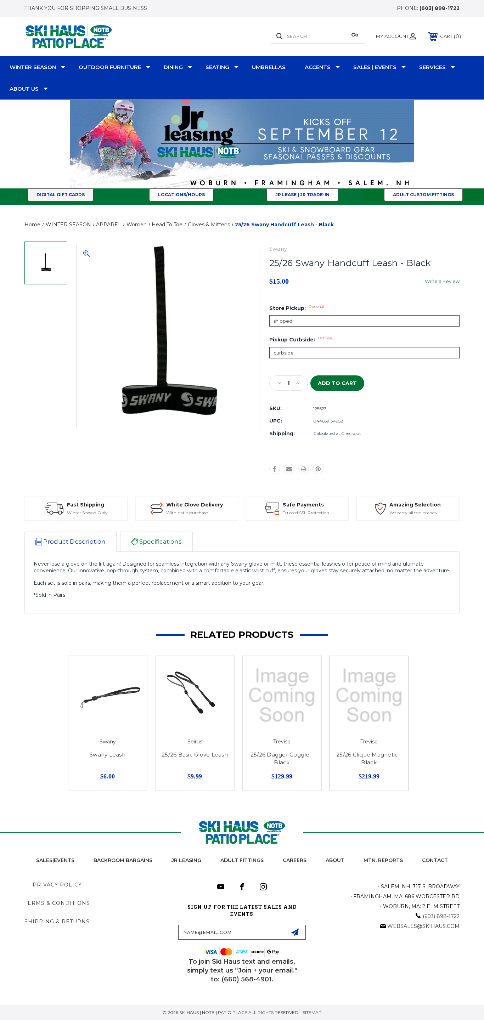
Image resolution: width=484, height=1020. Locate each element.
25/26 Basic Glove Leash (195, 754)
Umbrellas (269, 67)
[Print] (303, 469)
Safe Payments (303, 505)
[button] (302, 194)
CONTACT (435, 860)
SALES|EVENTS (55, 860)
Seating (217, 67)
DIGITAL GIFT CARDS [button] (60, 194)
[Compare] (132, 688)
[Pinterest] (318, 469)
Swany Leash (107, 754)
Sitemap (312, 1012)
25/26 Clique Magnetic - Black (369, 758)
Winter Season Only (87, 512)
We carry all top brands (413, 512)
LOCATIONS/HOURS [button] (181, 194)
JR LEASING (186, 860)
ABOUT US (24, 88)
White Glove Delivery (194, 505)
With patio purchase (187, 512)
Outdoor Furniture (110, 67)
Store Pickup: (296, 308)
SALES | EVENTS (374, 67)
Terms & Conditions (57, 903)
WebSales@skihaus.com (423, 926)
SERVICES (432, 67)
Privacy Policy (57, 885)
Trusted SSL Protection (306, 512)
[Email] (289, 469)
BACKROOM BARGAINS (123, 860)
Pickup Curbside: (301, 339)
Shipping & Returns (57, 921)
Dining (173, 67)
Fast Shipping (85, 505)
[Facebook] (274, 469)
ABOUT (335, 860)
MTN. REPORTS (383, 860)
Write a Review (442, 281)
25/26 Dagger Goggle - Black (282, 758)
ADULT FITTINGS (242, 860)
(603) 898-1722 (440, 8)
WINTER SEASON (33, 67)
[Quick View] (132, 670)
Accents (318, 67)
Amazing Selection (415, 505)
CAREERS (294, 860)
